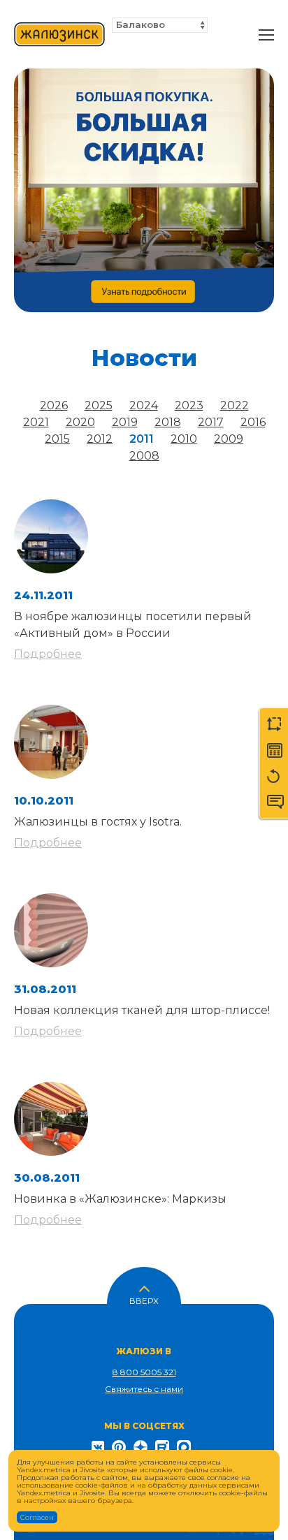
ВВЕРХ (144, 1300)
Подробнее (48, 654)
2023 (189, 405)
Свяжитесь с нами (144, 1389)
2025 (99, 405)
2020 (80, 422)
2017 (211, 422)
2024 (143, 405)
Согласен (37, 1517)
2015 (57, 439)
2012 (100, 439)
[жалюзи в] (59, 34)
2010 (184, 439)
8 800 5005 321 (144, 1372)
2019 (125, 422)
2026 (54, 405)
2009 (228, 439)
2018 (167, 422)
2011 (141, 439)
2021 (36, 422)
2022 (234, 405)
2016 (253, 422)
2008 (144, 455)
